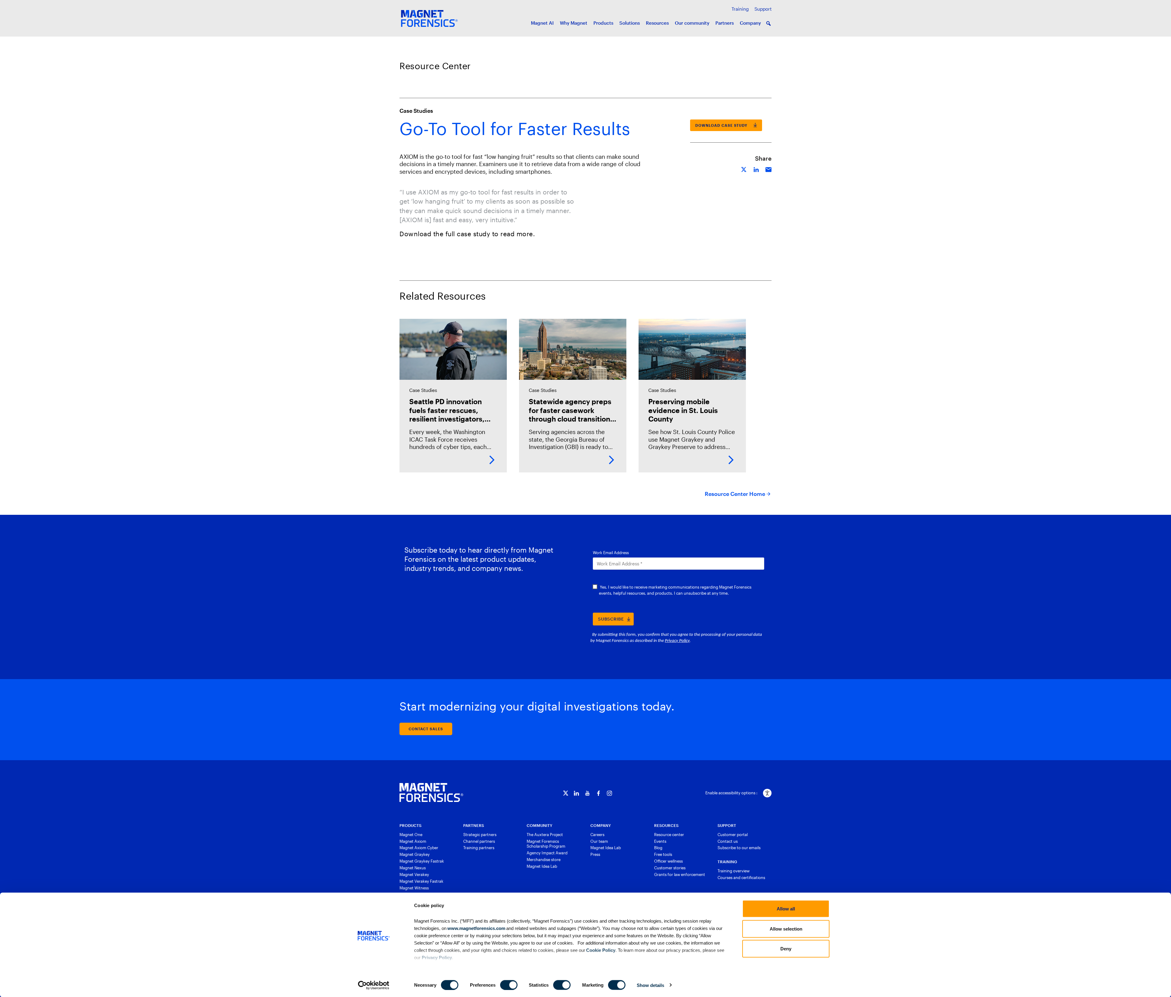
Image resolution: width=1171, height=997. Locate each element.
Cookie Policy (600, 949)
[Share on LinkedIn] (756, 168)
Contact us (728, 841)
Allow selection (786, 928)
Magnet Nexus (412, 867)
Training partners (478, 847)
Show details (650, 985)
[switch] (508, 985)
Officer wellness (668, 861)
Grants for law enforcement (679, 874)
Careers (597, 834)
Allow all (786, 908)
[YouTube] (587, 793)
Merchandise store (543, 859)
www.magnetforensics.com (475, 928)
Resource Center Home (735, 493)
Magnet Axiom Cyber (418, 847)
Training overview (734, 870)
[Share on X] (744, 168)
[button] (768, 23)
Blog (658, 847)
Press (595, 854)
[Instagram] (609, 793)
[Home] (431, 792)
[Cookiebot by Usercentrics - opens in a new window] (373, 985)
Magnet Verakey (414, 874)
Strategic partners (479, 834)
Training (740, 9)
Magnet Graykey (414, 854)
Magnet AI (542, 23)
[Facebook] (598, 793)
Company (750, 23)
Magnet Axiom (412, 841)
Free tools (663, 854)
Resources (657, 23)
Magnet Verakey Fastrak (421, 881)
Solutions (629, 23)
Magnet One (410, 834)
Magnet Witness (414, 887)
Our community (692, 23)
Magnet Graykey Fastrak (421, 861)
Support (763, 9)
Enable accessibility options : (731, 792)
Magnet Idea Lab (542, 866)
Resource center (669, 834)
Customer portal (733, 834)
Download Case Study (721, 125)
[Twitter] (565, 793)
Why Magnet (573, 23)
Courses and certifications (741, 877)
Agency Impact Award (547, 852)
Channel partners (479, 841)
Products (603, 23)
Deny (785, 948)
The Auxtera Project (545, 834)
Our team (599, 841)
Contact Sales (426, 729)
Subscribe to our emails (739, 847)
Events (660, 841)
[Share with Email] (768, 168)
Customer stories (670, 867)
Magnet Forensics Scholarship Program (546, 844)
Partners (724, 23)
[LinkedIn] (576, 793)
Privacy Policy (437, 957)
